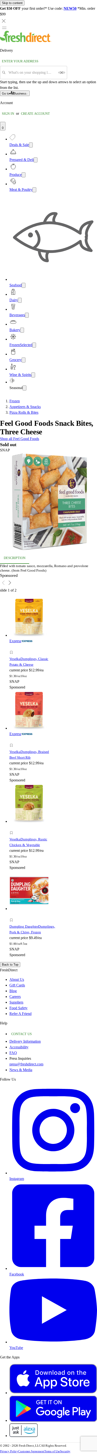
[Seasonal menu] (24, 387)
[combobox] (32, 72)
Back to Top (10, 964)
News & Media (20, 1070)
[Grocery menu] (23, 360)
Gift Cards (17, 985)
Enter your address (20, 61)
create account (35, 113)
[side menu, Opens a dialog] (4, 28)
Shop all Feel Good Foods (19, 439)
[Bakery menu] (22, 330)
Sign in (8, 113)
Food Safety (18, 1008)
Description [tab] (14, 558)
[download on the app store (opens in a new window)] (53, 1393)
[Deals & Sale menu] (31, 144)
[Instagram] (53, 1173)
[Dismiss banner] (4, 21)
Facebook (16, 1274)
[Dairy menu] (20, 300)
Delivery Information (25, 1041)
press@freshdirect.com (26, 1064)
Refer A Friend (20, 1014)
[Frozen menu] (34, 345)
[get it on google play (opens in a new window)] (53, 1420)
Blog (13, 991)
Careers (15, 997)
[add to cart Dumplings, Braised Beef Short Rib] (12, 740)
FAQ (13, 1053)
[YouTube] (53, 1342)
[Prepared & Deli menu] (35, 159)
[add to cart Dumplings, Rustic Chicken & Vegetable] (12, 827)
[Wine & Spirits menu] (33, 374)
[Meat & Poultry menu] (34, 189)
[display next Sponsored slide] (10, 582)
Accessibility (18, 1047)
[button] (48, 502)
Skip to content (12, 3)
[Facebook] (53, 1268)
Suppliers (16, 1002)
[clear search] (61, 72)
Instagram (16, 1179)
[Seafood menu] (23, 285)
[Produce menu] (23, 174)
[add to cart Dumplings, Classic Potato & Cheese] (12, 647)
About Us (16, 979)
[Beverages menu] (27, 315)
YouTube (16, 1348)
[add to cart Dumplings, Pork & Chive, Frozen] (12, 915)
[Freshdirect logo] (25, 41)
